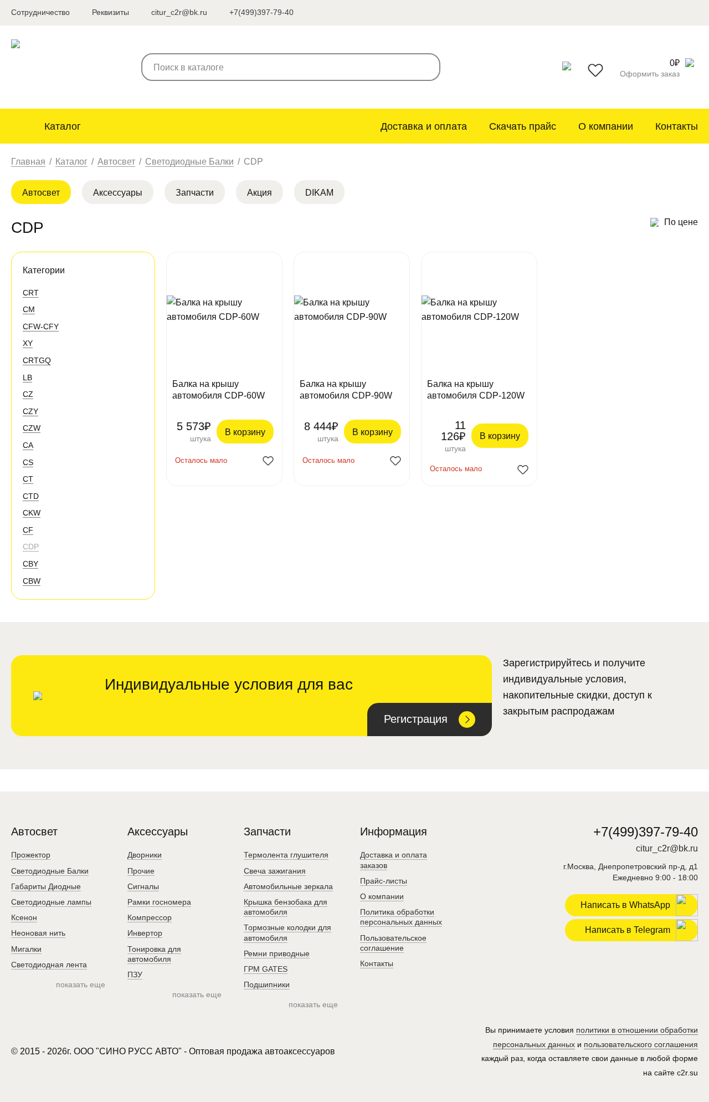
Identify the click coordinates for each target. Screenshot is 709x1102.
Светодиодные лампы (51, 901)
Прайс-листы (383, 880)
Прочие (141, 870)
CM (29, 309)
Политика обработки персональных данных (401, 916)
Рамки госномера (159, 901)
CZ (28, 394)
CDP (31, 546)
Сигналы (143, 886)
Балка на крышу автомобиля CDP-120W (476, 389)
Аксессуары (117, 192)
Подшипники (267, 984)
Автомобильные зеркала (288, 886)
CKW (31, 512)
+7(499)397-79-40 (261, 12)
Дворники (144, 854)
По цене (681, 222)
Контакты (676, 126)
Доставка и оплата (424, 126)
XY (28, 343)
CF (28, 530)
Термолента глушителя (286, 854)
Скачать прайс (522, 126)
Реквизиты (110, 12)
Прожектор (30, 854)
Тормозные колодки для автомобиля (287, 932)
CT (28, 479)
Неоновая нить (38, 932)
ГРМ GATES (265, 969)
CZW (31, 428)
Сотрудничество (40, 12)
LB (27, 377)
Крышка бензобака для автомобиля (285, 906)
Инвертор (144, 932)
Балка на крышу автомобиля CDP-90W (346, 389)
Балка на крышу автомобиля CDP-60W (218, 389)
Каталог (62, 126)
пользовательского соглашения (641, 1044)
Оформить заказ (650, 74)
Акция (259, 192)
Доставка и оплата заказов (393, 859)
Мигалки (26, 949)
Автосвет (116, 161)
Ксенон (24, 917)
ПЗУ (134, 974)
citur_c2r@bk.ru (179, 12)
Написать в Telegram (627, 930)
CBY (30, 563)
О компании (605, 126)
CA (28, 445)
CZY (30, 411)
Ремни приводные (277, 953)
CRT (31, 292)
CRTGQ (37, 360)
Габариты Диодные (46, 886)
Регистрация (416, 719)
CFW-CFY (41, 326)
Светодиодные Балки (189, 161)
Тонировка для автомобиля (154, 954)
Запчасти (195, 192)
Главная (28, 161)
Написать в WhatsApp (625, 905)
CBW (31, 580)
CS (28, 462)
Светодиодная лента (49, 964)
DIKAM (319, 192)
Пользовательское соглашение (393, 942)
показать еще (80, 984)
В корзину (245, 432)
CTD (31, 496)
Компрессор (149, 917)
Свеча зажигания (275, 870)
